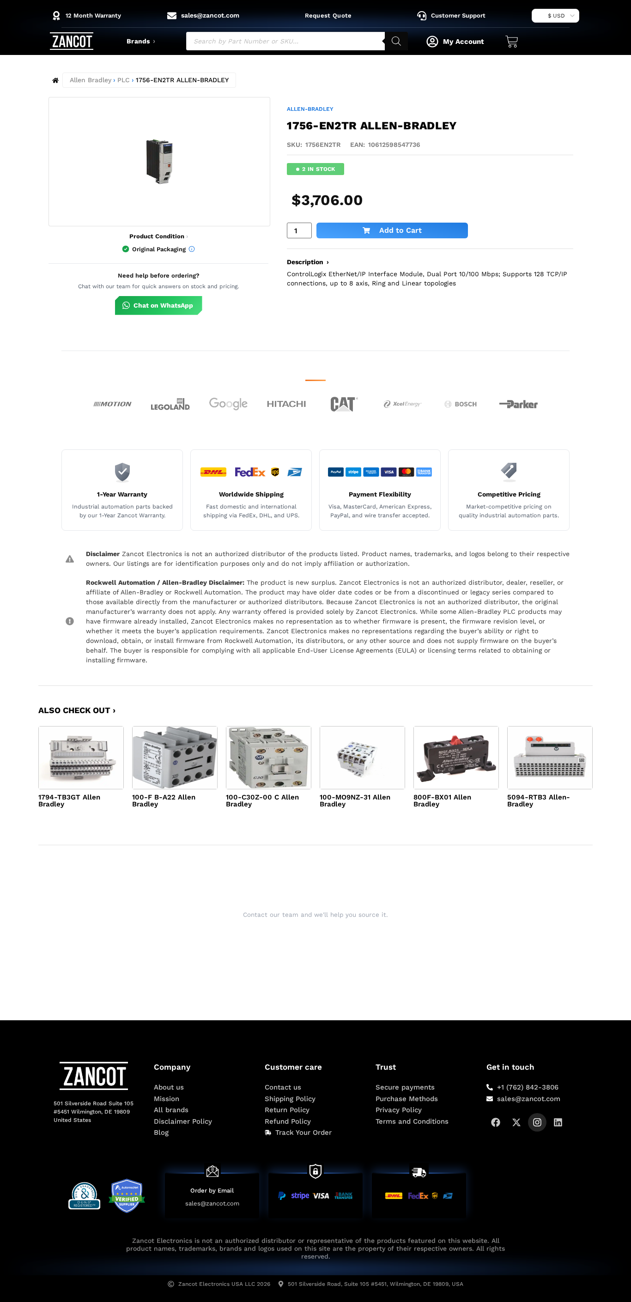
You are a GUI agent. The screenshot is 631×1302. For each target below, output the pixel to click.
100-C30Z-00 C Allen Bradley (262, 800)
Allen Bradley (90, 80)
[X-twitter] (516, 1122)
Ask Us (309, 937)
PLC (123, 80)
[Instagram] (537, 1122)
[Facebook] (495, 1122)
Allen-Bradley (310, 109)
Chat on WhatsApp (163, 305)
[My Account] (432, 42)
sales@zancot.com (212, 1203)
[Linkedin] (558, 1122)
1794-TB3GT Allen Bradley (69, 800)
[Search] (396, 41)
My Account (463, 41)
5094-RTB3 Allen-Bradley (538, 800)
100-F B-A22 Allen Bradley (163, 800)
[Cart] (512, 41)
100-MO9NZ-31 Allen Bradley (355, 800)
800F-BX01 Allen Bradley (442, 800)
